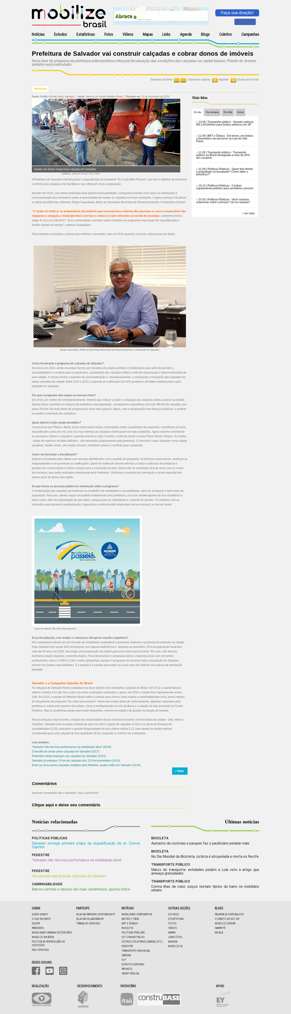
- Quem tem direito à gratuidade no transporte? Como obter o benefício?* (224, 171)
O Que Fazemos (41, 919)
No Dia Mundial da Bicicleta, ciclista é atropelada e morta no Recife (205, 856)
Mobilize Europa (225, 923)
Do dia (197, 112)
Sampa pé (220, 928)
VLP (124, 959)
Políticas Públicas (133, 932)
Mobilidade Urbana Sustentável (52, 932)
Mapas (148, 34)
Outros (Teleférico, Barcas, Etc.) (142, 941)
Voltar (180, 771)
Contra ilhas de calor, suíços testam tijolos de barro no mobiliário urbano (205, 888)
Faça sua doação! (237, 12)
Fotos (108, 34)
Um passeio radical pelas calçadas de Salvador (69, 876)
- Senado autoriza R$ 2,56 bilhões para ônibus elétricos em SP (224, 123)
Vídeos (128, 34)
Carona (126, 955)
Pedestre (127, 946)
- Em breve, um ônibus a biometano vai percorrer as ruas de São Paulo (224, 138)
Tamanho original (199, 79)
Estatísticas (85, 34)
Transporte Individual (136, 950)
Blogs (205, 34)
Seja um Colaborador (89, 919)
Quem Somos (40, 914)
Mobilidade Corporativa (137, 914)
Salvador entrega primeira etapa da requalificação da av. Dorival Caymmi (86, 845)
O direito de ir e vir (227, 919)
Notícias (38, 34)
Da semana (212, 112)
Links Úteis (175, 937)
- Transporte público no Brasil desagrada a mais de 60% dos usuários (223, 155)
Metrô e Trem (130, 919)
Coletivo (225, 34)
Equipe (36, 923)
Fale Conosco (40, 949)
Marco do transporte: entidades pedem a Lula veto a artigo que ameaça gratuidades (205, 871)
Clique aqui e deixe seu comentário (66, 805)
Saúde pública (130, 973)
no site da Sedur (161, 504)
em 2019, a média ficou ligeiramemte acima (155, 692)
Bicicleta (127, 928)
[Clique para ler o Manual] (87, 571)
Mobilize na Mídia (43, 937)
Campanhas (250, 34)
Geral (240, 112)
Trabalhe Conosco (88, 923)
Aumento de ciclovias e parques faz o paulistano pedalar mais (200, 843)
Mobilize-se (175, 946)
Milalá (219, 932)
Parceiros (38, 928)
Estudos (60, 34)
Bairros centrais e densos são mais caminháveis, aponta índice (81, 889)
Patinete (127, 969)
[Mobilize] (69, 26)
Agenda (186, 34)
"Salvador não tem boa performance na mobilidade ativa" (77, 860)
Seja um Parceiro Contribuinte (95, 914)
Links (166, 34)
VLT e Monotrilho (133, 937)
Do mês (228, 112)
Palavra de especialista (229, 914)
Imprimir (224, 79)
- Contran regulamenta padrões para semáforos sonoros (224, 187)
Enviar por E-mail (248, 79)
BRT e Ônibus (130, 923)
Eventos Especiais (133, 964)
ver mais (249, 213)
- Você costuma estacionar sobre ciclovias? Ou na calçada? (223, 201)
